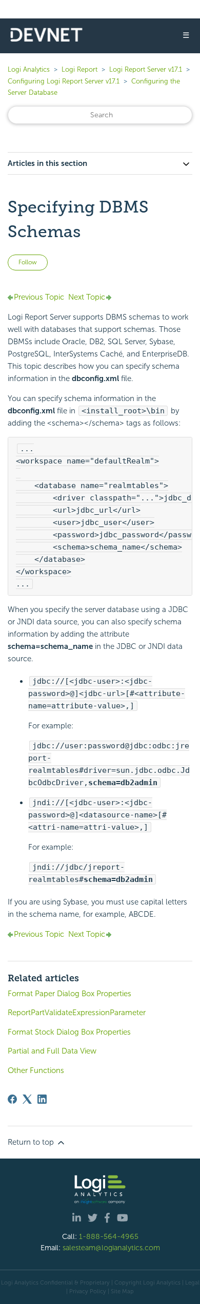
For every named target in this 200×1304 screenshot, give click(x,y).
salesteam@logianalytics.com (111, 1247)
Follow (27, 262)
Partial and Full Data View (52, 1051)
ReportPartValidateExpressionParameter (77, 1012)
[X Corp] (27, 1099)
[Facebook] (12, 1099)
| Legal (190, 1282)
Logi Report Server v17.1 (145, 69)
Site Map (122, 1291)
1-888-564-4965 (108, 1236)
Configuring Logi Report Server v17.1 (63, 81)
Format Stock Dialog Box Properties (69, 1032)
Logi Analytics (29, 69)
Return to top (32, 1142)
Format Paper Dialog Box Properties (69, 993)
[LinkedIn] (42, 1099)
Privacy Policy (87, 1291)
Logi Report (79, 69)
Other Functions (36, 1070)
